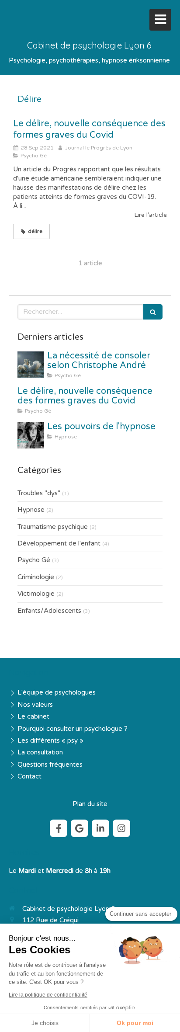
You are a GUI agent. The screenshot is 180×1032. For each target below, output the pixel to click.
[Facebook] (58, 828)
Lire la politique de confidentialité (48, 995)
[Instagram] (121, 828)
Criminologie (35, 577)
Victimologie (36, 594)
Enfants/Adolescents (49, 611)
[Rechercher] (153, 312)
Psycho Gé (33, 560)
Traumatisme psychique (52, 527)
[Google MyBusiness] (79, 828)
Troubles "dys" (38, 493)
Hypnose (31, 510)
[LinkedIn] (100, 828)
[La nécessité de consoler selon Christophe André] (30, 364)
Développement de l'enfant (58, 543)
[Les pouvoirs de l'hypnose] (30, 435)
